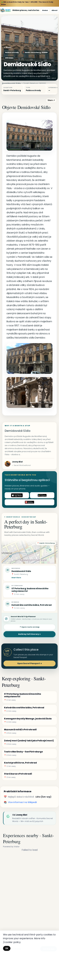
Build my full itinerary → (29, 634)
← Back (7, 47)
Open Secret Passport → (29, 663)
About (54, 10)
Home (45, 10)
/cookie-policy (12, 942)
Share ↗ (51, 100)
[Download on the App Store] (17, 495)
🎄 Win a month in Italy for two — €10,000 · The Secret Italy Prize (27, 3)
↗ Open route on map (29, 627)
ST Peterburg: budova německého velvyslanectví (29, 590)
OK (6, 948)
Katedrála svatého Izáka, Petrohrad (31, 605)
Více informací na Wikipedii (22, 802)
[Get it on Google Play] (42, 495)
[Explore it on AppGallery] (29, 502)
